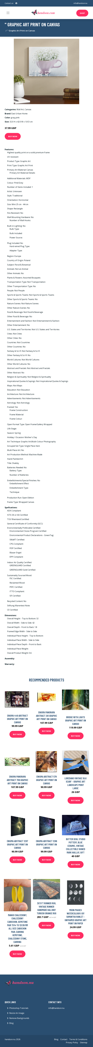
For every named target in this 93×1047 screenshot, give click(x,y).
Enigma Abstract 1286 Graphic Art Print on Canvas (46, 844)
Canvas (28, 109)
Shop (82, 13)
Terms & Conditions (78, 1039)
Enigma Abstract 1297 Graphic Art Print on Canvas (17, 844)
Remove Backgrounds (19, 1018)
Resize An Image (16, 1013)
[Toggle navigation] (8, 13)
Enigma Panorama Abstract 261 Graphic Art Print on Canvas (46, 715)
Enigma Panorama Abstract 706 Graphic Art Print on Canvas (17, 780)
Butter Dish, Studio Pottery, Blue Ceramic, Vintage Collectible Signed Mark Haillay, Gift (75, 846)
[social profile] (16, 3)
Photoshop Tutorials (18, 1008)
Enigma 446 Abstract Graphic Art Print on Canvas (17, 719)
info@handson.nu (80, 3)
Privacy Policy (72, 1042)
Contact (63, 1039)
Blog (11, 1023)
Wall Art (20, 109)
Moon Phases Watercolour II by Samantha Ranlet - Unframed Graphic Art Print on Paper (75, 916)
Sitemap (83, 1042)
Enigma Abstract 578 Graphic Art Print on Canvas (46, 780)
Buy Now (12, 136)
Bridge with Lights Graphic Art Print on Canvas (75, 720)
